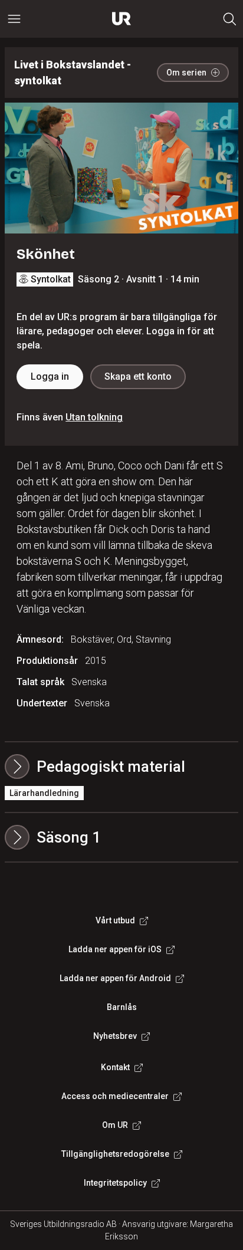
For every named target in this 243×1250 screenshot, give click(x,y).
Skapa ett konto (138, 376)
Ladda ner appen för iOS (115, 949)
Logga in (50, 376)
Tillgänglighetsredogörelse (115, 1154)
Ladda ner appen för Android (115, 978)
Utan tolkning (94, 417)
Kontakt (115, 1067)
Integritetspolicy (115, 1183)
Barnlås (122, 1007)
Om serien (186, 72)
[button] (121, 837)
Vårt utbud (115, 920)
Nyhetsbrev (115, 1036)
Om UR (115, 1125)
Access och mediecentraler (115, 1096)
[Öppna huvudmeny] (14, 19)
